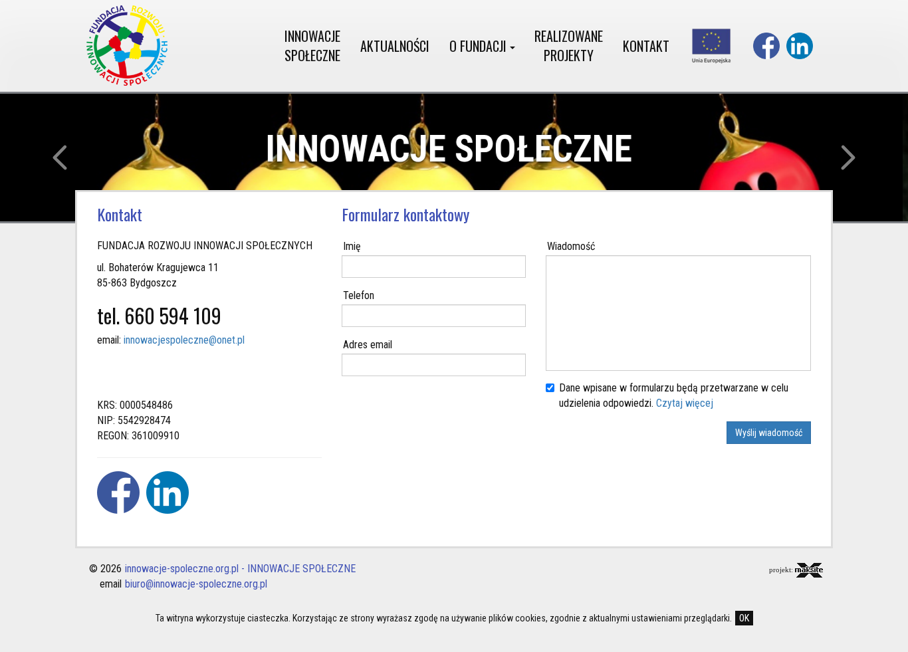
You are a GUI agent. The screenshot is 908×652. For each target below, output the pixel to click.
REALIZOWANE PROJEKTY (568, 45)
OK (744, 618)
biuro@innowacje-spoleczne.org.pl (196, 584)
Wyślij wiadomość (768, 432)
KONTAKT (646, 46)
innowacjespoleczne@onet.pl (184, 340)
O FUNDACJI (479, 46)
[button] (68, 157)
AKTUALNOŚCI (394, 46)
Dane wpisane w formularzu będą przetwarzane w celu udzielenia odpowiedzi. (673, 395)
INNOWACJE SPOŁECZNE (312, 45)
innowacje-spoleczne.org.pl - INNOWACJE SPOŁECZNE (240, 568)
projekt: (782, 570)
